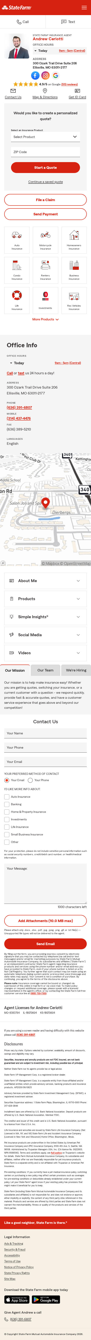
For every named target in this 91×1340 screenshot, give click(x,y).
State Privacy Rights (17, 1273)
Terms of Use (12, 1261)
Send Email (45, 944)
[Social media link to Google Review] (55, 75)
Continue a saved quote (45, 181)
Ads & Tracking (13, 1243)
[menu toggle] (84, 8)
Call (10, 373)
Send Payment (45, 214)
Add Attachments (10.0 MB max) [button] (45, 921)
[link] (23, 7)
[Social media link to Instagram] (45, 75)
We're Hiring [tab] (76, 670)
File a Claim (45, 200)
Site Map (9, 1279)
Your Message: (17, 868)
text (21, 373)
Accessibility (12, 1255)
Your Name (15, 733)
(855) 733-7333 (38, 993)
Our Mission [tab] (15, 670)
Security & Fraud (14, 1249)
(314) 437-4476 (19, 418)
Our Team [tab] (45, 670)
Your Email (14, 762)
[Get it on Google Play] (46, 1299)
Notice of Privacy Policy (19, 1267)
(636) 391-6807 (19, 407)
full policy (56, 1152)
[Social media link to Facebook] (35, 75)
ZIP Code (20, 152)
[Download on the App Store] (17, 1299)
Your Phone (15, 747)
